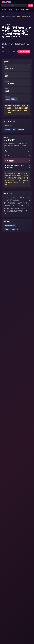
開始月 (28, 10)
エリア (4, 10)
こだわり (11, 10)
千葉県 (13, 16)
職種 (17, 10)
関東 (8, 16)
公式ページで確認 (24, 51)
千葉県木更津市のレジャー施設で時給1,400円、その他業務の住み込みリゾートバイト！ (24, 16)
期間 (22, 10)
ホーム (3, 16)
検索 (30, 6)
